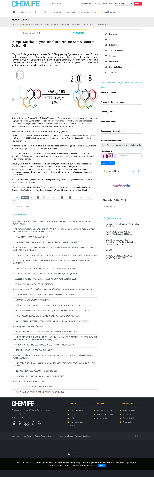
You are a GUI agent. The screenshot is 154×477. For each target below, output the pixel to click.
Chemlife (113, 39)
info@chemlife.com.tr (22, 417)
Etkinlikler (113, 56)
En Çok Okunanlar (113, 218)
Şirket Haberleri (115, 45)
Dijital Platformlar (127, 404)
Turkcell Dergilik (128, 418)
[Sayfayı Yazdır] (18, 197)
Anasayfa (15, 436)
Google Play (127, 414)
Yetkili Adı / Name (108, 92)
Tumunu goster (109, 206)
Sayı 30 (109, 250)
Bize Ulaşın (26, 436)
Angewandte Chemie (37, 131)
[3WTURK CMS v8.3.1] (77, 455)
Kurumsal (72, 404)
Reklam (104, 4)
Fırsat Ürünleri (114, 62)
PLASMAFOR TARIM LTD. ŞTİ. (115, 200)
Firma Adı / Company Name (112, 102)
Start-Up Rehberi (115, 67)
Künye (96, 4)
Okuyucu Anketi (102, 418)
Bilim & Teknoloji (36, 24)
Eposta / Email (107, 112)
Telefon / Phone (108, 121)
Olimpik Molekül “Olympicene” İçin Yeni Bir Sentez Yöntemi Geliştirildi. (83, 24)
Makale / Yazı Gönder (104, 411)
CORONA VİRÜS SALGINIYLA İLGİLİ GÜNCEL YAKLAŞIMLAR (120, 257)
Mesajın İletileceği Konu (111, 141)
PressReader (127, 422)
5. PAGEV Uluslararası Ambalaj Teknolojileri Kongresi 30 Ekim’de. (119, 233)
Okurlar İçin (99, 404)
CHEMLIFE (15, 24)
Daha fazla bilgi (90, 465)
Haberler (25, 24)
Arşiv (111, 4)
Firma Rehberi (112, 171)
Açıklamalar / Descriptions (112, 131)
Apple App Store (129, 411)
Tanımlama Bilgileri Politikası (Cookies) (74, 436)
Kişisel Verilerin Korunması (45, 436)
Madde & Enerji (50, 24)
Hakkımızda (86, 4)
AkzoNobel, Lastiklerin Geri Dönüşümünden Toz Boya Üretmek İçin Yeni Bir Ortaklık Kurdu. (121, 242)
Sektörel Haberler (116, 51)
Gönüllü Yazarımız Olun (105, 414)
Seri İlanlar (113, 73)
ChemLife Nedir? (77, 411)
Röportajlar (113, 34)
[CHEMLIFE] (26, 4)
